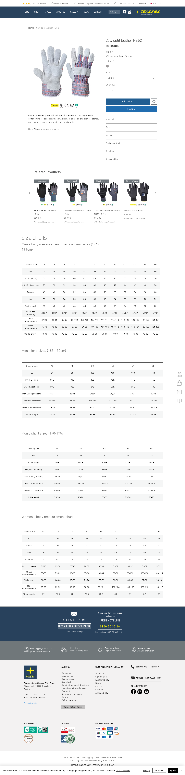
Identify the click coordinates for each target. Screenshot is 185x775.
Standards (84, 685)
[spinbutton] (112, 91)
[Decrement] (108, 91)
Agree (173, 770)
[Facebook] (133, 691)
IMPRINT (74, 765)
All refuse (159, 770)
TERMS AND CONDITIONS (103, 765)
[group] (93, 201)
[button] (179, 374)
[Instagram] (139, 691)
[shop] (179, 383)
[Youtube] (146, 691)
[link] (130, 12)
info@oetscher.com (36, 697)
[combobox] (131, 78)
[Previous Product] (29, 193)
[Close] (181, 770)
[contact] (179, 392)
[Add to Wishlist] (154, 102)
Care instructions (69, 685)
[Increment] (116, 91)
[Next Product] (156, 193)
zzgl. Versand (126, 56)
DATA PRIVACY (85, 765)
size (108, 72)
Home (31, 28)
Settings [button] (146, 770)
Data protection (123, 770)
